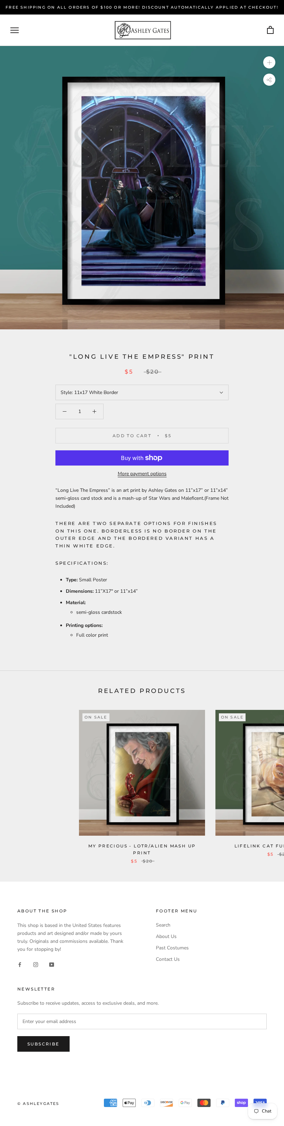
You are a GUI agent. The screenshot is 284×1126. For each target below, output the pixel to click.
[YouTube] (51, 964)
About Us (166, 936)
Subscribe (43, 1044)
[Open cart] (270, 30)
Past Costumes (172, 948)
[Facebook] (19, 964)
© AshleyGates (38, 1103)
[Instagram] (35, 964)
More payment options (142, 473)
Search (163, 925)
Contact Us (168, 959)
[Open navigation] (14, 30)
